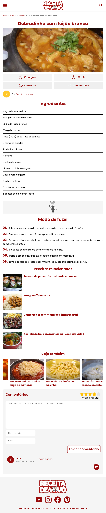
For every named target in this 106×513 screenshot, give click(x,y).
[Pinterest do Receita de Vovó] (67, 502)
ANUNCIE (23, 508)
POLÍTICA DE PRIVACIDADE (72, 508)
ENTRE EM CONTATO (43, 508)
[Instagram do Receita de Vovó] (48, 502)
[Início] (53, 5)
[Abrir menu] (5, 5)
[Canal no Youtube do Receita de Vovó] (39, 502)
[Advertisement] (53, 207)
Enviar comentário (84, 449)
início (5, 15)
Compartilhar (81, 85)
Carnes (13, 15)
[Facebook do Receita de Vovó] (57, 502)
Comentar (30, 85)
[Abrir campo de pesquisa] (101, 5)
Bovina (22, 15)
